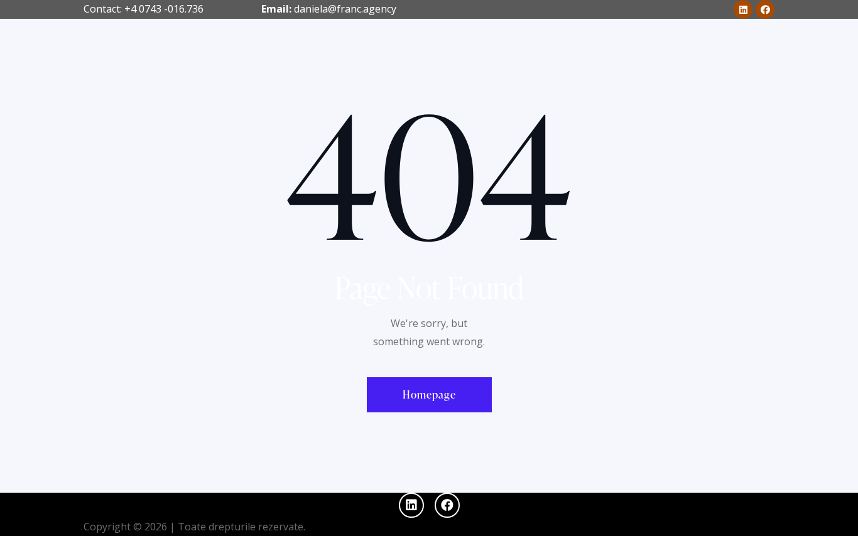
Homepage (429, 394)
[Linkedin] (743, 9)
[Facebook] (765, 9)
